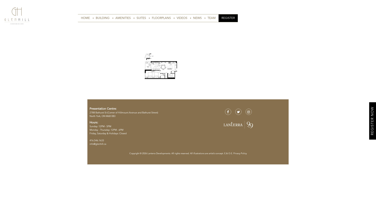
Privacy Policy (240, 154)
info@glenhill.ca (98, 144)
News (197, 18)
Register (228, 18)
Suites (141, 18)
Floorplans (161, 18)
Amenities (123, 18)
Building (103, 18)
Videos (182, 18)
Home (85, 18)
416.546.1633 (97, 140)
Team (212, 18)
